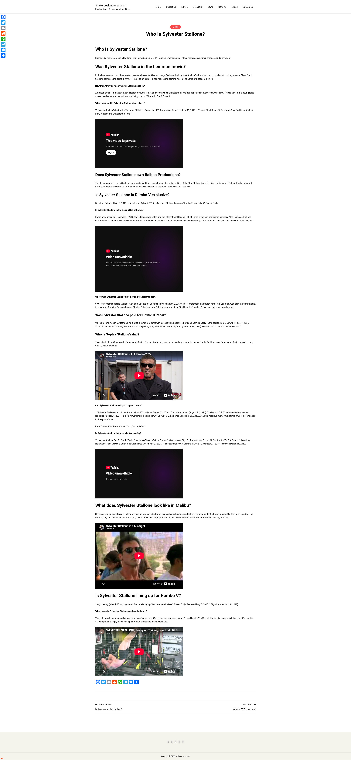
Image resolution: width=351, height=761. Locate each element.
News (210, 7)
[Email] (3, 28)
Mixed (235, 7)
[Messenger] (3, 50)
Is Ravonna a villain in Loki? (108, 709)
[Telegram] (3, 44)
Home (158, 7)
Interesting (171, 7)
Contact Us (248, 7)
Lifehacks (197, 7)
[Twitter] (3, 22)
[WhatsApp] (3, 39)
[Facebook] (3, 17)
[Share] (3, 55)
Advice (184, 7)
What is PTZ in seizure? (244, 709)
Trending (222, 7)
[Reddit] (3, 33)
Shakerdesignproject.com (110, 5)
